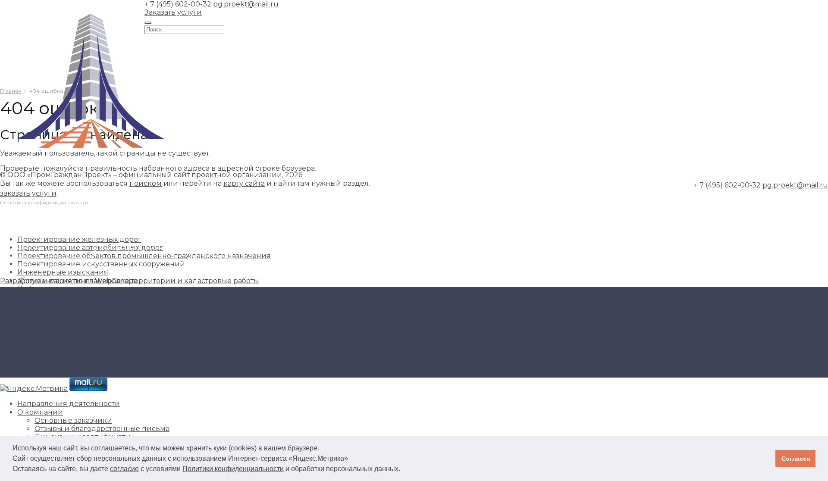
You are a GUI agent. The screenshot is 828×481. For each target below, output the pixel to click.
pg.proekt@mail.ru (246, 4)
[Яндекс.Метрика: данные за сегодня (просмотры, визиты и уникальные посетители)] (34, 388)
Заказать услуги (173, 12)
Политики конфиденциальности (233, 468)
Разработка (20, 281)
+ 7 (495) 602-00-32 (177, 4)
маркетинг (69, 281)
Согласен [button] (795, 458)
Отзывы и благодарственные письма (101, 429)
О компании (40, 412)
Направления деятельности (68, 404)
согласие (124, 468)
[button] (403, 470)
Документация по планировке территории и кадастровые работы (138, 281)
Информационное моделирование (82, 289)
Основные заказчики (73, 420)
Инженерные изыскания (139, 250)
